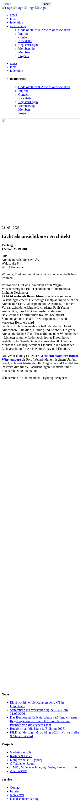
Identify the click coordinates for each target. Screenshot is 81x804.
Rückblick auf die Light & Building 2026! (37, 728)
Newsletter (17, 795)
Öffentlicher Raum (22, 763)
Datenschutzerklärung (24, 798)
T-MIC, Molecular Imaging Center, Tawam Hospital (44, 767)
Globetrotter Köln (21, 752)
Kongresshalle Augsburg (26, 760)
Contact (15, 787)
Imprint (15, 791)
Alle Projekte (18, 771)
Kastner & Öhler (21, 756)
